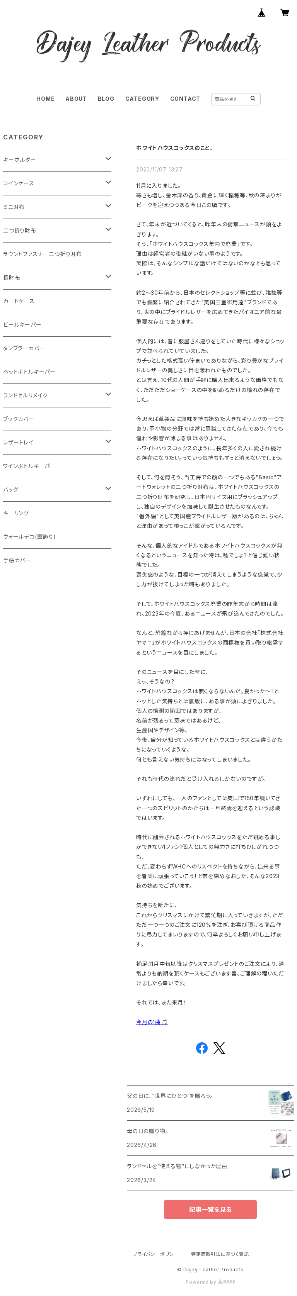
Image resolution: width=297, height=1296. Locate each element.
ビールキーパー (22, 324)
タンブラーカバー (24, 348)
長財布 (11, 277)
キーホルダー (19, 159)
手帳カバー (17, 560)
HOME (45, 98)
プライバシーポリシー (156, 1254)
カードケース (19, 301)
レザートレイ (18, 442)
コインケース (18, 183)
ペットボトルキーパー (29, 371)
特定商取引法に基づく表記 (220, 1254)
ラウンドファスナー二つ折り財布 (42, 254)
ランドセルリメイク (25, 395)
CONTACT (185, 98)
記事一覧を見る (210, 1209)
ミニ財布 (14, 207)
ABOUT (76, 98)
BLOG (106, 98)
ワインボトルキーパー (29, 466)
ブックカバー (18, 419)
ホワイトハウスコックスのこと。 (174, 147)
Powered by (202, 1282)
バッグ (10, 489)
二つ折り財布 (19, 230)
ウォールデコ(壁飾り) (29, 536)
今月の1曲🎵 (152, 1022)
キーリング (16, 513)
